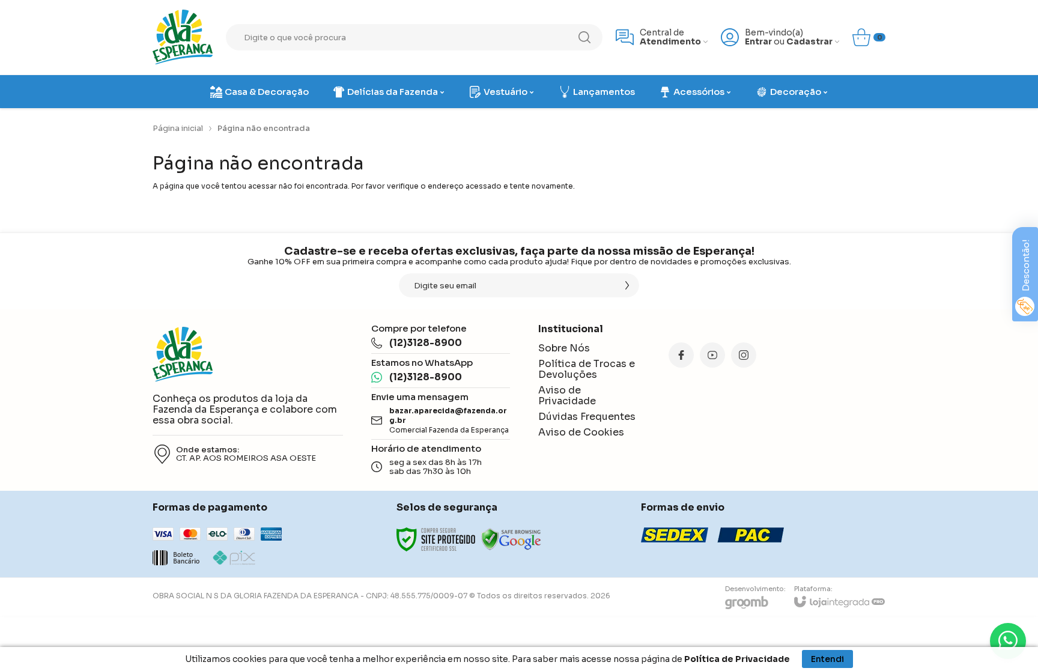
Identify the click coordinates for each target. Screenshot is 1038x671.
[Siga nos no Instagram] (743, 355)
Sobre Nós (564, 348)
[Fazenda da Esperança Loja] (183, 37)
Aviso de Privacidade (567, 395)
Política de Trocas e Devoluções (586, 369)
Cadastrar (809, 41)
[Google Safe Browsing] (511, 539)
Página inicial (178, 128)
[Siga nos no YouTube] (712, 355)
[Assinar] (627, 285)
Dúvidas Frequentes (587, 416)
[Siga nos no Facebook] (681, 355)
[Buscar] (584, 37)
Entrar (758, 41)
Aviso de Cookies (581, 432)
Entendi (827, 659)
